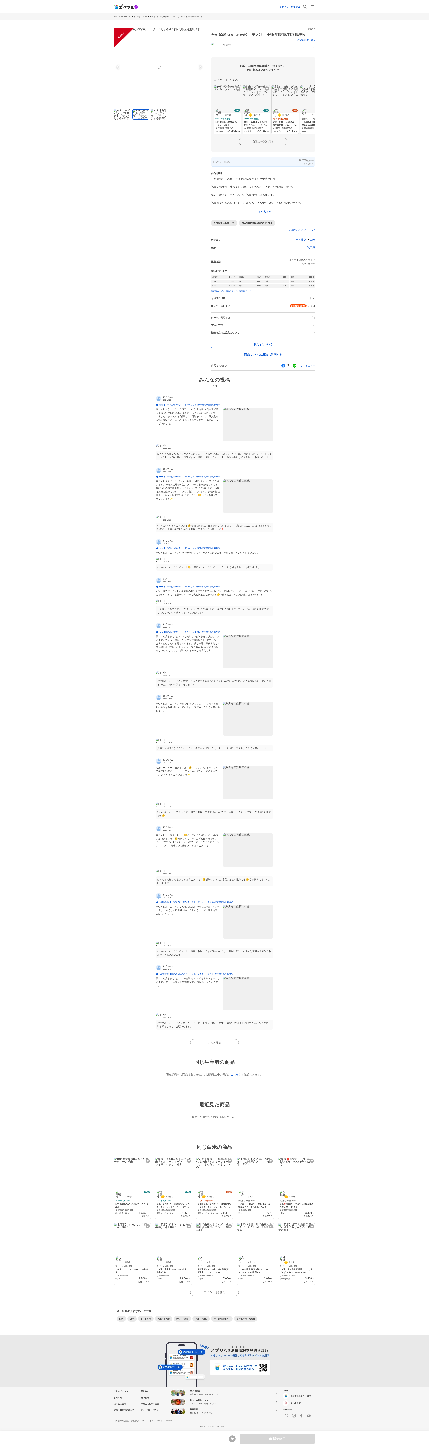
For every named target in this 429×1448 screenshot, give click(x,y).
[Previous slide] (118, 67)
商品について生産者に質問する (263, 354)
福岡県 (311, 247)
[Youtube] (308, 1415)
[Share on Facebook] (283, 366)
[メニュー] (312, 6)
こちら (235, 1074)
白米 (145, 17)
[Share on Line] (295, 366)
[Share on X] (289, 365)
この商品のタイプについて (301, 230)
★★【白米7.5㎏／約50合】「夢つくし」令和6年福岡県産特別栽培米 (176, 17)
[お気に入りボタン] (238, 88)
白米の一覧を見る (263, 141)
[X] (286, 1415)
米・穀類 (137, 17)
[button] (263, 47)
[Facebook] (301, 1415)
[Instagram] (294, 1415)
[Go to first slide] (200, 67)
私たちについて (263, 344)
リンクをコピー (307, 366)
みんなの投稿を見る (306, 40)
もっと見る (214, 1042)
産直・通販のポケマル (122, 17)
